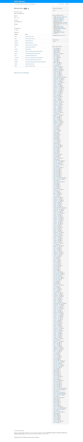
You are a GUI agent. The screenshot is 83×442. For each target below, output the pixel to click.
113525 (66, 23)
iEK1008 (55, 156)
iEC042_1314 (56, 67)
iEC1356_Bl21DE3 (58, 160)
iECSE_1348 (56, 99)
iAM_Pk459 (56, 176)
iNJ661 (55, 61)
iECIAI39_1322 (57, 86)
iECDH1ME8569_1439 (58, 77)
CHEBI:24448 (61, 18)
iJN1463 (55, 184)
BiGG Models (19, 1)
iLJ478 (55, 137)
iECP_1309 (56, 95)
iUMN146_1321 (57, 121)
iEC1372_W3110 (57, 164)
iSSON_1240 (56, 120)
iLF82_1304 (56, 111)
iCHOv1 (55, 149)
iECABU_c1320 (57, 70)
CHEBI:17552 (56, 18)
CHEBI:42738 (56, 19)
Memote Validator (32, 4)
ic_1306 (55, 65)
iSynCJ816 (56, 169)
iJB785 (55, 152)
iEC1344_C (56, 168)
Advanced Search (21, 4)
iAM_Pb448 (56, 173)
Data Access (26, 4)
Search (67, 4)
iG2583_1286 (56, 109)
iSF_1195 (56, 57)
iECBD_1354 (56, 73)
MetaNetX (59, 35)
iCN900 (55, 183)
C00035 (61, 26)
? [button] (62, 8)
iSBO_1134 (56, 116)
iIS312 (55, 180)
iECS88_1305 (57, 96)
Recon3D (56, 155)
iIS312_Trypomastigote (58, 177)
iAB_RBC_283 (57, 146)
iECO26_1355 (57, 91)
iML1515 (55, 151)
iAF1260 (55, 49)
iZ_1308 (55, 126)
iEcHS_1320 (56, 83)
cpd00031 (62, 27)
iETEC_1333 (56, 108)
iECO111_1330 (57, 90)
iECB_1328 (56, 71)
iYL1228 (55, 129)
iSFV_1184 (56, 118)
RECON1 (56, 143)
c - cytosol (16, 30)
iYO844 (55, 142)
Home (16, 4)
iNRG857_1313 (57, 112)
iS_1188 (55, 113)
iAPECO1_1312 (57, 53)
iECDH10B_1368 (57, 78)
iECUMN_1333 (57, 104)
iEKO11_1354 (57, 107)
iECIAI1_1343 (57, 84)
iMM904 (55, 50)
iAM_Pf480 (56, 171)
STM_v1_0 (56, 130)
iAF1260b (56, 147)
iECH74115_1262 (57, 82)
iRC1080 (55, 139)
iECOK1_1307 (57, 92)
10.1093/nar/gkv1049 (45, 433)
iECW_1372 (56, 105)
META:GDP (59, 30)
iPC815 (55, 56)
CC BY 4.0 (63, 35)
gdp (54, 10)
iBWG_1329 (56, 62)
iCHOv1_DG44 (57, 158)
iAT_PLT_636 (56, 145)
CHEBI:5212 (61, 19)
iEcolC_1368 (56, 94)
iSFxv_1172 (16, 17)
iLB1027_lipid (56, 154)
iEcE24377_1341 (57, 79)
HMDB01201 (56, 33)
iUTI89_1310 (56, 124)
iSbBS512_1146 (57, 115)
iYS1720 (55, 185)
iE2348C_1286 (57, 66)
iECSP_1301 (56, 103)
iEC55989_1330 (57, 69)
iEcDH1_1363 (57, 75)
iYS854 (55, 159)
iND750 (55, 54)
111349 (63, 23)
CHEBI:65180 (61, 20)
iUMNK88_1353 (57, 122)
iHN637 (55, 138)
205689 (55, 25)
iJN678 (55, 133)
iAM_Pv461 (56, 172)
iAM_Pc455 (56, 175)
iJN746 (55, 58)
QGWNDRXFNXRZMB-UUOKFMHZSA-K (60, 29)
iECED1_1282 (57, 81)
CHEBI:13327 (58, 16)
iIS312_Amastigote (58, 181)
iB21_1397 (56, 64)
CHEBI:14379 (64, 16)
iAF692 (55, 135)
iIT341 (55, 60)
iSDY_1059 (56, 117)
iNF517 (55, 150)
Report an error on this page (21, 73)
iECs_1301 (56, 98)
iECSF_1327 (56, 100)
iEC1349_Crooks (57, 162)
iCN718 (55, 166)
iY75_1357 (56, 141)
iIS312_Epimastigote (58, 179)
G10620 (60, 21)
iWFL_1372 (56, 125)
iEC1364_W (56, 163)
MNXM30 (65, 22)
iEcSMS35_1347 (57, 101)
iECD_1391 (56, 74)
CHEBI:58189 (56, 20)
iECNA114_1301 (57, 87)
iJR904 (55, 128)
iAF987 (55, 132)
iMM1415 (56, 134)
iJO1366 (55, 48)
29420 (58, 25)
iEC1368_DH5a (57, 167)
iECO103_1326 (57, 88)
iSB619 (55, 52)
